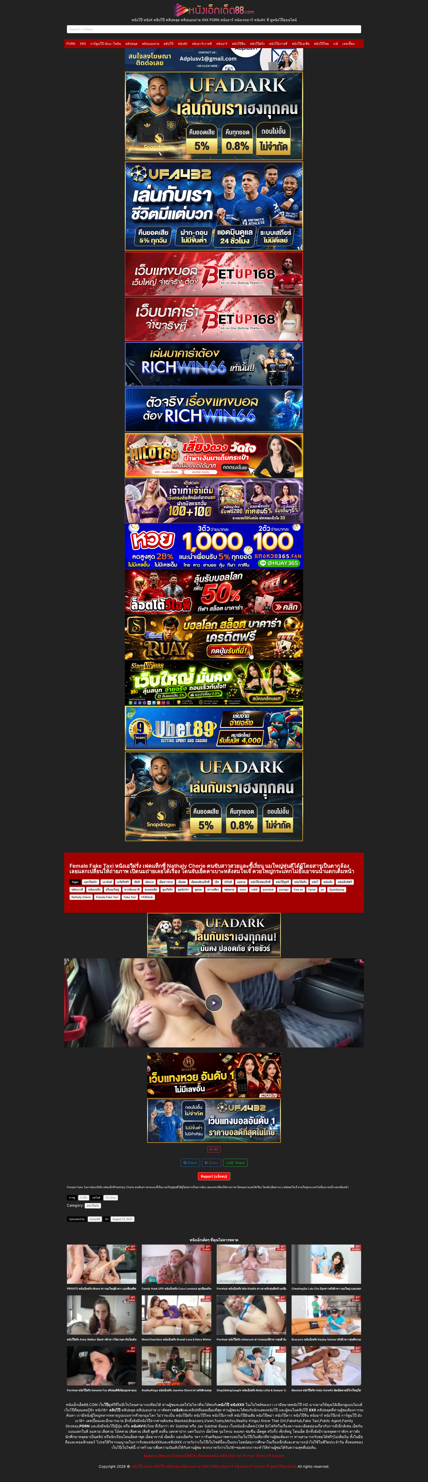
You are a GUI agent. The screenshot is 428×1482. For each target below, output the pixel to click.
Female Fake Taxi (107, 897)
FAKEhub (147, 897)
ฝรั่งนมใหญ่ (112, 889)
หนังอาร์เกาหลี (202, 43)
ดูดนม (198, 889)
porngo (283, 889)
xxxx (243, 889)
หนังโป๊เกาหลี (278, 43)
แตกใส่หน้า (90, 882)
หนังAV (182, 43)
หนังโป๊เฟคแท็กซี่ (260, 882)
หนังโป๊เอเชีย (300, 43)
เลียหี (137, 882)
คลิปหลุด (132, 43)
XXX (83, 43)
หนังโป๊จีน (238, 43)
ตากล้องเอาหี (132, 889)
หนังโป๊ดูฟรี (282, 882)
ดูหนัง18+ (183, 889)
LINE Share (235, 1162)
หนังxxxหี (77, 889)
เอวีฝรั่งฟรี (123, 882)
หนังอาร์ (221, 43)
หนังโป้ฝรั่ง (300, 882)
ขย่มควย (229, 889)
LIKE (215, 1149)
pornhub (268, 889)
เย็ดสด (182, 882)
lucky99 (95, 1219)
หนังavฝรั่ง (94, 889)
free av (298, 889)
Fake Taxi (130, 897)
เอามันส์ (107, 882)
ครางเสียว (213, 889)
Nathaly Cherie (81, 897)
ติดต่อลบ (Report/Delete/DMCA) (170, 1455)
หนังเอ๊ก (327, 882)
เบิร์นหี (228, 882)
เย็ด (217, 882)
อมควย (241, 882)
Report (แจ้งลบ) (214, 1176)
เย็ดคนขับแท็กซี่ (200, 882)
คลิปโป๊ (168, 43)
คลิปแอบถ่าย (150, 43)
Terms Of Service (269, 1455)
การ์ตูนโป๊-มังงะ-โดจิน (105, 43)
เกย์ (335, 43)
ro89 (254, 889)
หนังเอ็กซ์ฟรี (345, 882)
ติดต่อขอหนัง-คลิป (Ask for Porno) (226, 1455)
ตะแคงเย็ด (151, 889)
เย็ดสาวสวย (166, 882)
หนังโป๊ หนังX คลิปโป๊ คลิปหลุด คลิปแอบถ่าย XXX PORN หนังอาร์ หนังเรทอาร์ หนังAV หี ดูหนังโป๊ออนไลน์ (213, 1466)
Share (191, 1162)
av (322, 889)
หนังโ (315, 882)
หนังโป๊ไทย (321, 43)
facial (311, 889)
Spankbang (336, 889)
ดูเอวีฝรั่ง (168, 889)
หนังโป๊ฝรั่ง (257, 43)
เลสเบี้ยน (348, 43)
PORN (70, 43)
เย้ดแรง (149, 882)
